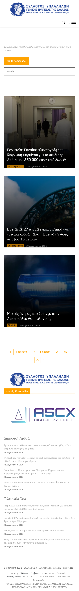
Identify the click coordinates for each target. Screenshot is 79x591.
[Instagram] (34, 352)
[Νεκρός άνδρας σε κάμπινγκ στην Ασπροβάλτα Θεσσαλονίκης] (39, 291)
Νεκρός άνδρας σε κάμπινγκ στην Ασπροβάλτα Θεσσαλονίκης (33, 316)
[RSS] (57, 352)
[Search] (71, 71)
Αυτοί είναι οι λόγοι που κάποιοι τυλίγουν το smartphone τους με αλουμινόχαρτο (36, 484)
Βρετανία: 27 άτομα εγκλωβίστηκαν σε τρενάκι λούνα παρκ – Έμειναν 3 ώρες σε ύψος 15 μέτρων (38, 234)
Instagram (45, 351)
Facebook (21, 351)
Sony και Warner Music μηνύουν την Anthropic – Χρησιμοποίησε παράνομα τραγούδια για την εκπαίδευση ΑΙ (37, 541)
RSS (65, 351)
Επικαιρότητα (15, 166)
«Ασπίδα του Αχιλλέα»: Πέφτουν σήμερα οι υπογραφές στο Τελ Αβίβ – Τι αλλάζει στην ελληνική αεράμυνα (39, 459)
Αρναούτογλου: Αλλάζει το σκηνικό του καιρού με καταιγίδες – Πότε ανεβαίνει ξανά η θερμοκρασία (37, 447)
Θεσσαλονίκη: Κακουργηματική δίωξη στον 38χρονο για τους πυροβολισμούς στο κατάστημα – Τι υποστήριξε (34, 471)
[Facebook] (11, 352)
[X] (37, 360)
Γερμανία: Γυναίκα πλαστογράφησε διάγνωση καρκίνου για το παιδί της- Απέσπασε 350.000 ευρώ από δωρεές (36, 155)
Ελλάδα (12, 325)
